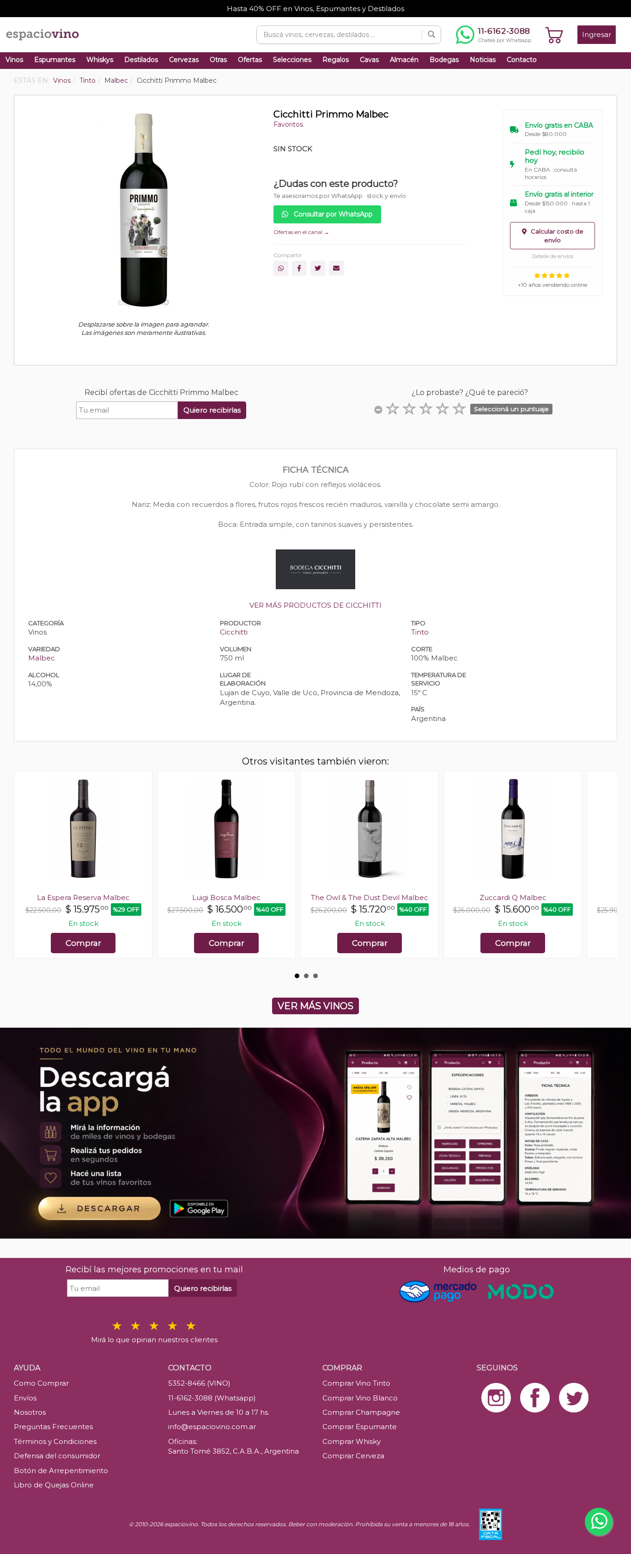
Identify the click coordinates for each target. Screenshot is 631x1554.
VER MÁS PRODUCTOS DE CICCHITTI (315, 605)
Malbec (41, 658)
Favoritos (288, 124)
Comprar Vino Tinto (356, 1383)
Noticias (483, 60)
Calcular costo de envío (556, 236)
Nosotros (30, 1412)
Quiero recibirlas (212, 410)
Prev (25, 869)
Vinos (14, 60)
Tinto (420, 632)
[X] (317, 268)
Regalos (335, 60)
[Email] (336, 268)
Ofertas (250, 60)
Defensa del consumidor (57, 1455)
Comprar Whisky (351, 1441)
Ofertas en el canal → (301, 231)
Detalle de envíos (552, 256)
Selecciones (292, 60)
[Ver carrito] (554, 35)
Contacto (522, 60)
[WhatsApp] (280, 268)
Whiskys (99, 60)
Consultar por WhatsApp (332, 214)
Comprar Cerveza (353, 1455)
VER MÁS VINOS (315, 1005)
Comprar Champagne (361, 1412)
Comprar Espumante (359, 1426)
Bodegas (444, 60)
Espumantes (54, 60)
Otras (218, 60)
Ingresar (596, 34)
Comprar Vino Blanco (360, 1398)
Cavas (369, 60)
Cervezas (184, 60)
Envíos (25, 1398)
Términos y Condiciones (55, 1441)
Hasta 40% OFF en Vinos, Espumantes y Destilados (315, 8)
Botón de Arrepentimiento (61, 1470)
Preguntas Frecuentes (53, 1426)
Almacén (404, 60)
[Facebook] (299, 268)
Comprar (83, 943)
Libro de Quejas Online (54, 1484)
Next (605, 869)
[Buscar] (431, 34)
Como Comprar (41, 1383)
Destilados (141, 60)
